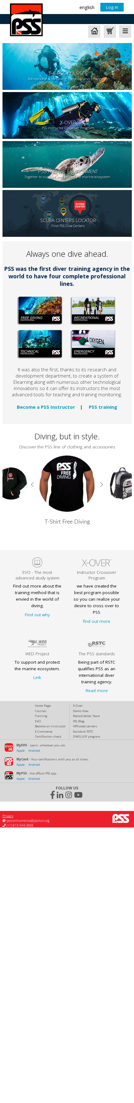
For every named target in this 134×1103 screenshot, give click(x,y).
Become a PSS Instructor (46, 407)
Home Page (43, 706)
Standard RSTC (83, 732)
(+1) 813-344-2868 (19, 825)
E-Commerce (43, 732)
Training (41, 716)
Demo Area (81, 711)
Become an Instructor (50, 726)
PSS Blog (78, 721)
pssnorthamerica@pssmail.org (27, 820)
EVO (38, 721)
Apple (21, 751)
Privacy (7, 815)
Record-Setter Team (86, 716)
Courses (40, 711)
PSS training (103, 407)
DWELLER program (86, 737)
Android (34, 751)
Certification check (48, 737)
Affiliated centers (85, 726)
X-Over (78, 706)
